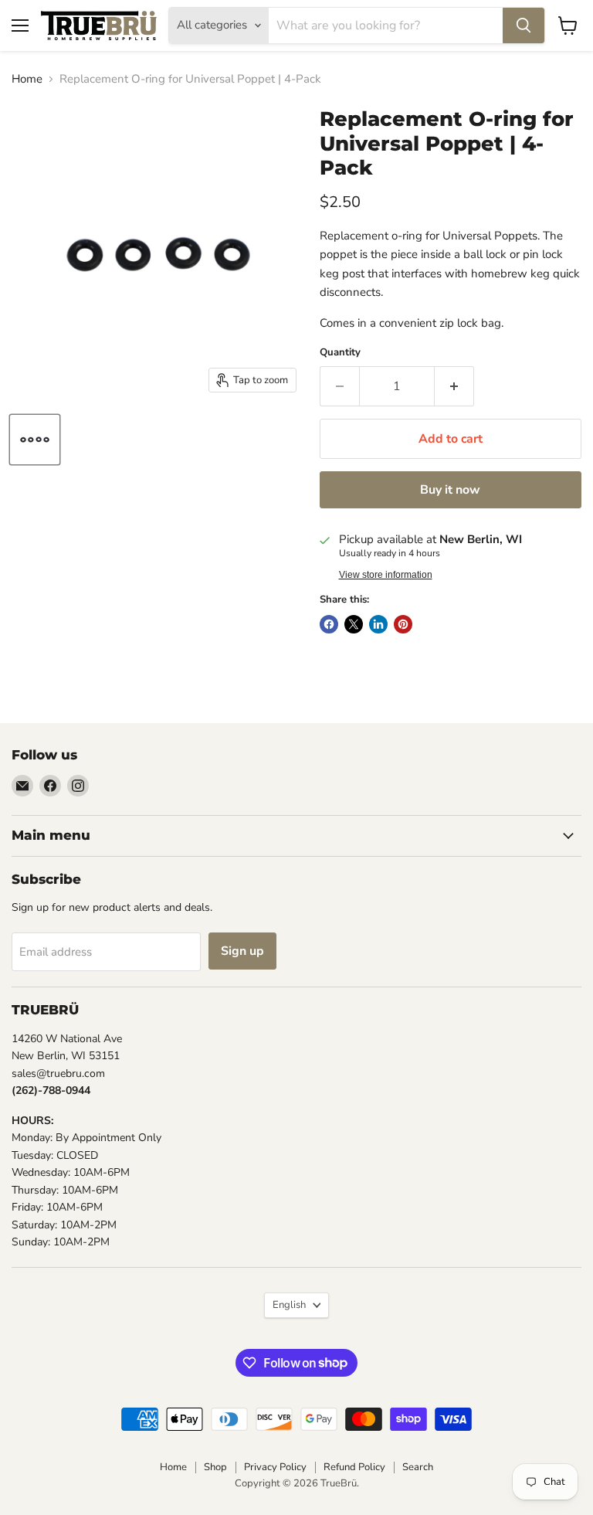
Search (417, 1467)
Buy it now (450, 489)
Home (27, 79)
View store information (385, 574)
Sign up (242, 951)
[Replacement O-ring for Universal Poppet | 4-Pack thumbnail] (34, 439)
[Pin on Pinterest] (403, 624)
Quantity (340, 352)
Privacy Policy (275, 1467)
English (289, 1305)
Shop (215, 1467)
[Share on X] (353, 624)
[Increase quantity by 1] (454, 386)
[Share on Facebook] (329, 624)
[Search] (523, 25)
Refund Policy (354, 1467)
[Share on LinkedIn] (378, 624)
